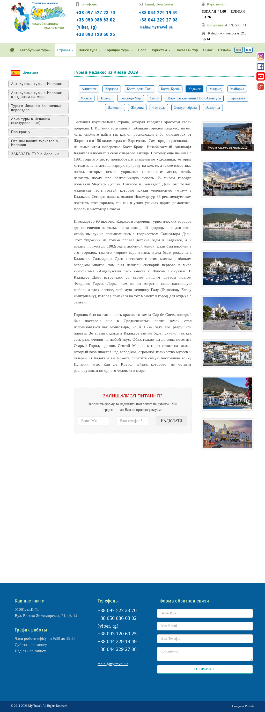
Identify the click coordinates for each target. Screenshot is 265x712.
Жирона (137, 108)
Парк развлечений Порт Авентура (194, 98)
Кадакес (194, 89)
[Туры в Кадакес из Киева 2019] (227, 137)
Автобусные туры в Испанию (37, 84)
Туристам (159, 50)
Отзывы (224, 50)
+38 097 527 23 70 (95, 12)
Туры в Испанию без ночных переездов (36, 108)
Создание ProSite (243, 706)
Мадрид (215, 89)
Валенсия (115, 108)
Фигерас (158, 108)
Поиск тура (88, 50)
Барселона (237, 98)
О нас (208, 50)
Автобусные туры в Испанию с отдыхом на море (37, 95)
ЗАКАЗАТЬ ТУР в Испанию (35, 154)
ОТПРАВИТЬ (204, 669)
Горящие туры (117, 50)
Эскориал (212, 108)
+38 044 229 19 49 (158, 12)
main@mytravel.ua (156, 27)
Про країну (21, 132)
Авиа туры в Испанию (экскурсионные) (30, 121)
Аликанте (89, 89)
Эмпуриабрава (185, 108)
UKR (238, 50)
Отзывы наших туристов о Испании (34, 143)
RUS (248, 50)
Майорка (237, 89)
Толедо (105, 98)
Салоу (154, 98)
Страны (64, 50)
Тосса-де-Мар (130, 98)
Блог (142, 50)
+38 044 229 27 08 (158, 20)
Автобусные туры (34, 50)
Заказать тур (187, 50)
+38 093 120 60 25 (95, 34)
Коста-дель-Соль (139, 89)
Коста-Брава (170, 89)
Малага (86, 98)
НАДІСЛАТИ (171, 421)
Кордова (111, 89)
